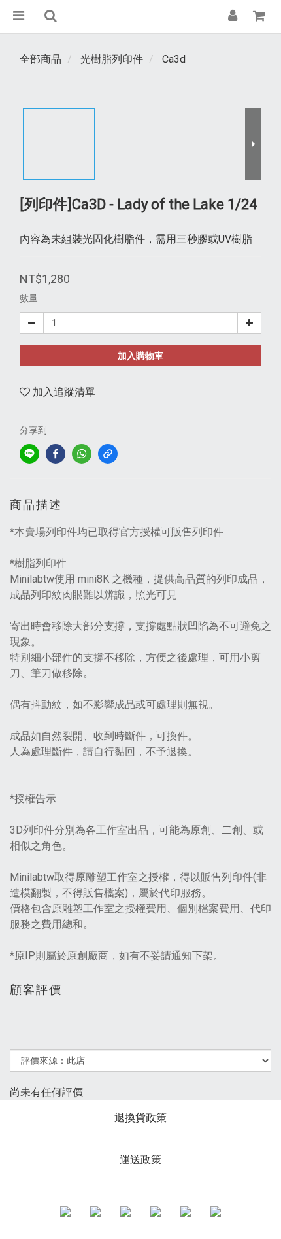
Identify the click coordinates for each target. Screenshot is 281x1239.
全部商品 (40, 59)
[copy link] (108, 454)
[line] (29, 454)
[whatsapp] (81, 454)
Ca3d (174, 59)
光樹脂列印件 (111, 59)
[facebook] (55, 454)
